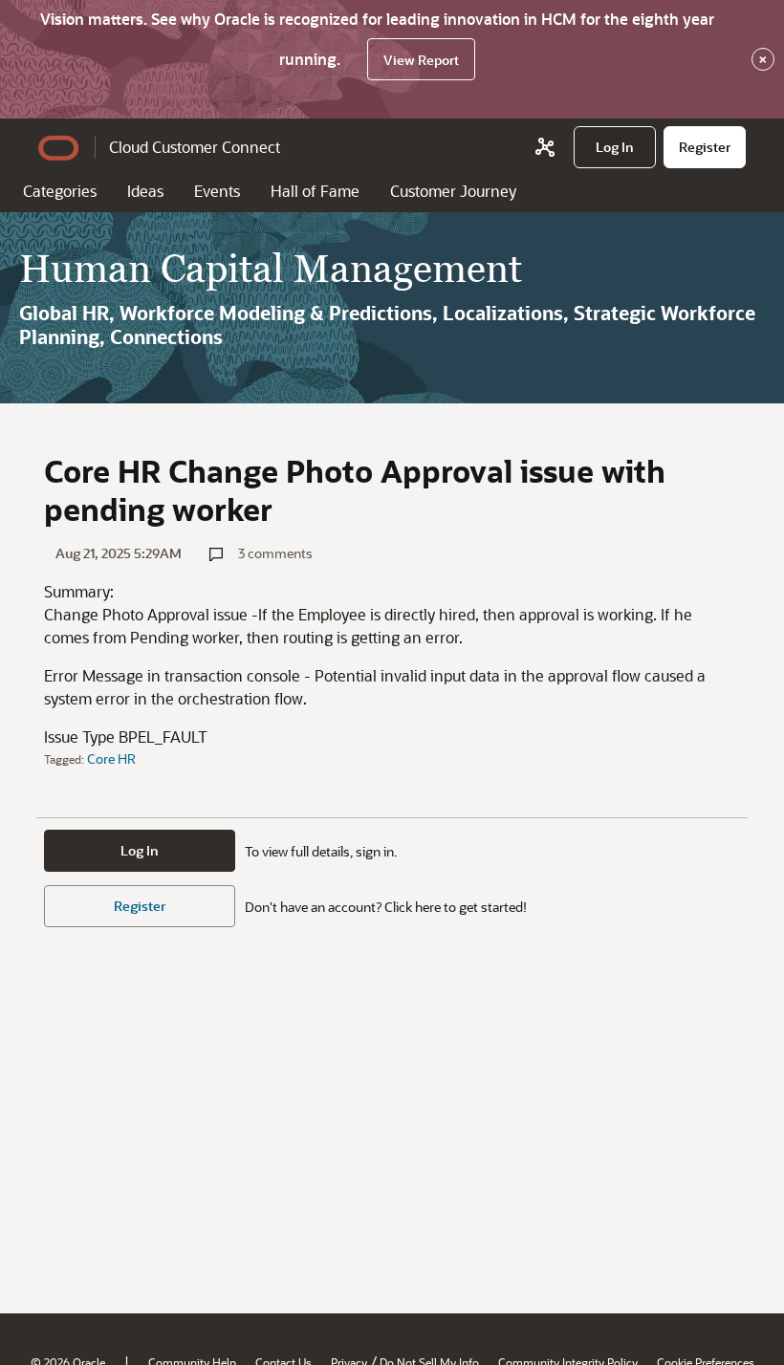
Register (139, 906)
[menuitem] (615, 147)
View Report (421, 60)
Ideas (145, 191)
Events (217, 191)
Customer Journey (453, 191)
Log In (139, 850)
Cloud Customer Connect (194, 147)
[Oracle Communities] (545, 147)
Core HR (111, 758)
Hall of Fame (315, 191)
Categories (60, 191)
